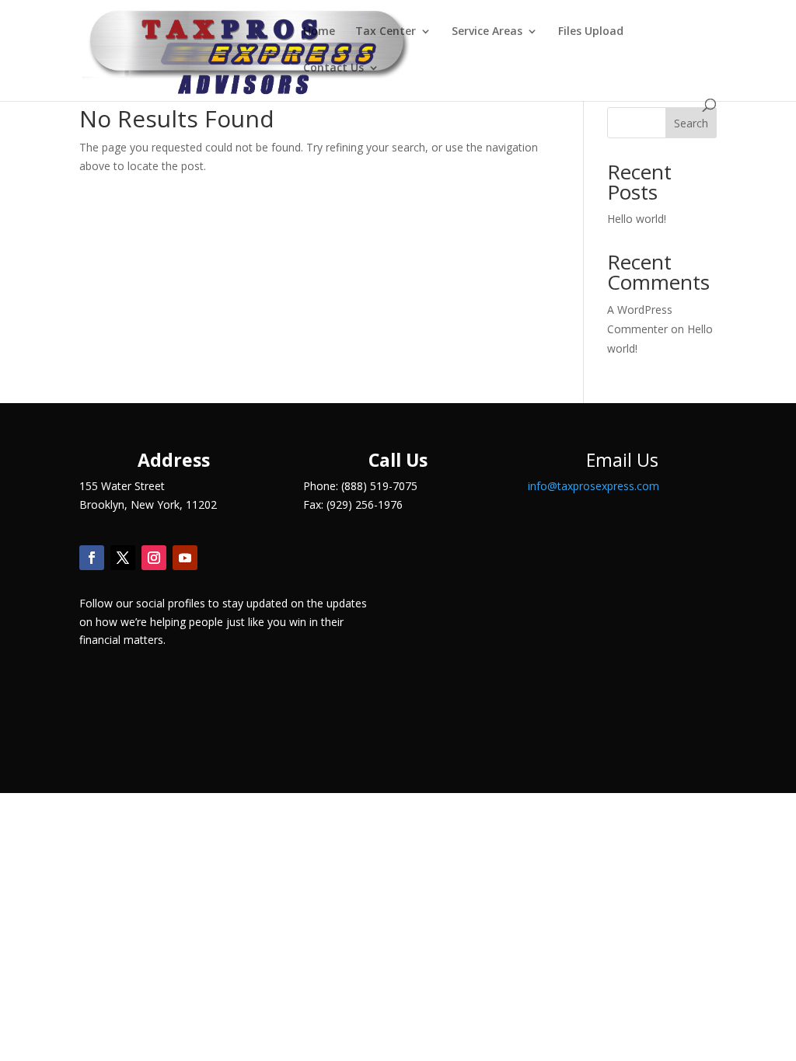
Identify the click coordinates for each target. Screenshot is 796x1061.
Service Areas (487, 32)
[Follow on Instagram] (153, 557)
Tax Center (385, 32)
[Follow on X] (122, 557)
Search (691, 123)
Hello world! (636, 218)
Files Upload (590, 32)
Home (319, 32)
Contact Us (333, 68)
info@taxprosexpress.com (593, 485)
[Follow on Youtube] (185, 557)
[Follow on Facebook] (91, 557)
